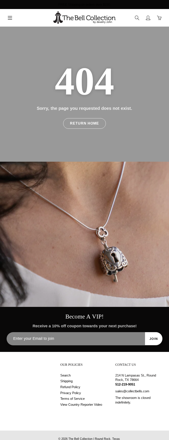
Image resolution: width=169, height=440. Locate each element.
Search (65, 375)
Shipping (66, 381)
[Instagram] (128, 411)
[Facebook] (117, 411)
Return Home (84, 123)
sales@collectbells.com (132, 391)
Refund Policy (70, 387)
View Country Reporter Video (81, 404)
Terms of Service (72, 398)
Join (153, 338)
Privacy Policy (70, 393)
